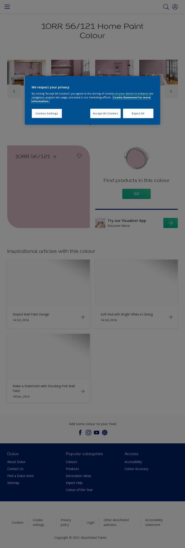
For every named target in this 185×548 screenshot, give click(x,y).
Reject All (138, 113)
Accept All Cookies (105, 113)
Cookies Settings (46, 113)
